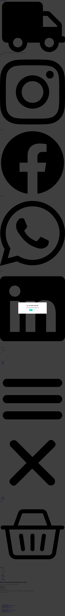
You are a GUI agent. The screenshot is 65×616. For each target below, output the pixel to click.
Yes (30, 310)
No (34, 310)
